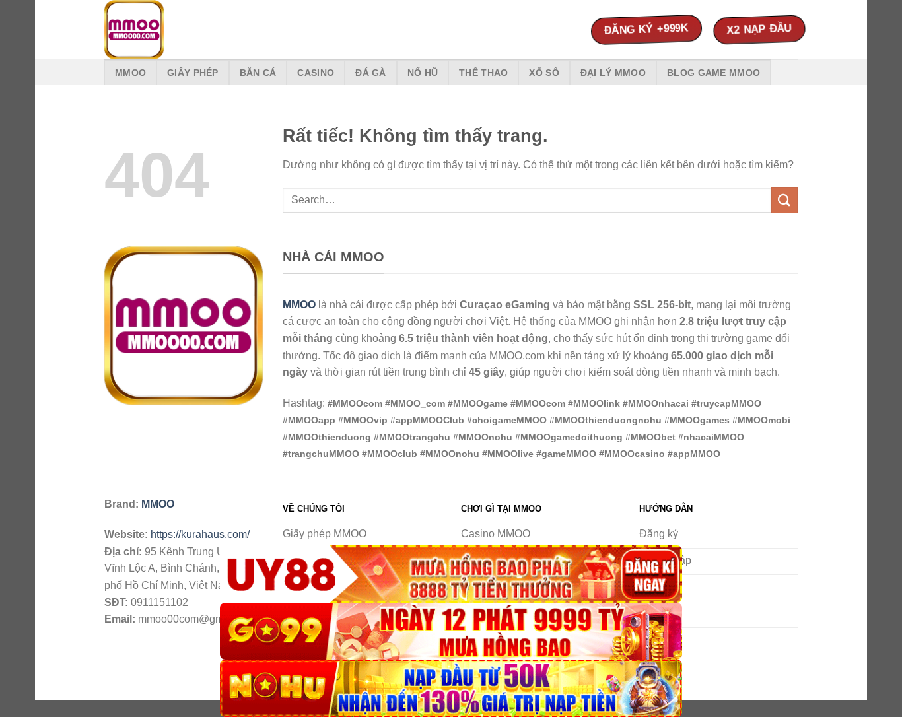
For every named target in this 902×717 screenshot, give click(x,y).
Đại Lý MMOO (613, 72)
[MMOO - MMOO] (170, 29)
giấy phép (193, 72)
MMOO (130, 72)
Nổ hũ (422, 72)
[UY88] (451, 574)
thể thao (483, 72)
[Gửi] (784, 200)
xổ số (544, 72)
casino (315, 72)
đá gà (370, 72)
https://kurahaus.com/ (200, 534)
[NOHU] (451, 688)
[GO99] (451, 631)
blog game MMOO (713, 72)
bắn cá (258, 72)
